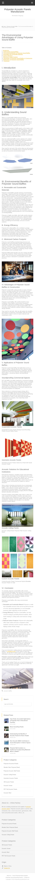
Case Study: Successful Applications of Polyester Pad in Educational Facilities (20, 720)
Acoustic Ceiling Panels (10, 528)
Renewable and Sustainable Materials (13, 54)
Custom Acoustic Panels (10, 579)
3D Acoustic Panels (9, 782)
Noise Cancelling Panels (17, 726)
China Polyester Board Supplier (20, 875)
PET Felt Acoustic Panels (10, 789)
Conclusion (6, 61)
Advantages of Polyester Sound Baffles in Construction (18, 58)
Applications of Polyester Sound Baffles (13, 59)
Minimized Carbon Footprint (10, 57)
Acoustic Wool (7, 793)
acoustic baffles (8, 691)
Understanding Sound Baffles (10, 51)
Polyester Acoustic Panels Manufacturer (17, 10)
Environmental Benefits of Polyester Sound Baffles (17, 53)
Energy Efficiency (8, 55)
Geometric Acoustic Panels (11, 460)
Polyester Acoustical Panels (11, 763)
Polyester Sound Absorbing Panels (14, 877)
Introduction (6, 50)
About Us (9, 875)
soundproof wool (11, 651)
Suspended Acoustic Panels (12, 427)
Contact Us (7, 868)
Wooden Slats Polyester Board (12, 767)
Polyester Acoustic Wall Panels (12, 771)
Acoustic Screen (8, 785)
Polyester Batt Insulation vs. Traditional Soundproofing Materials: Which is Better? (20, 749)
